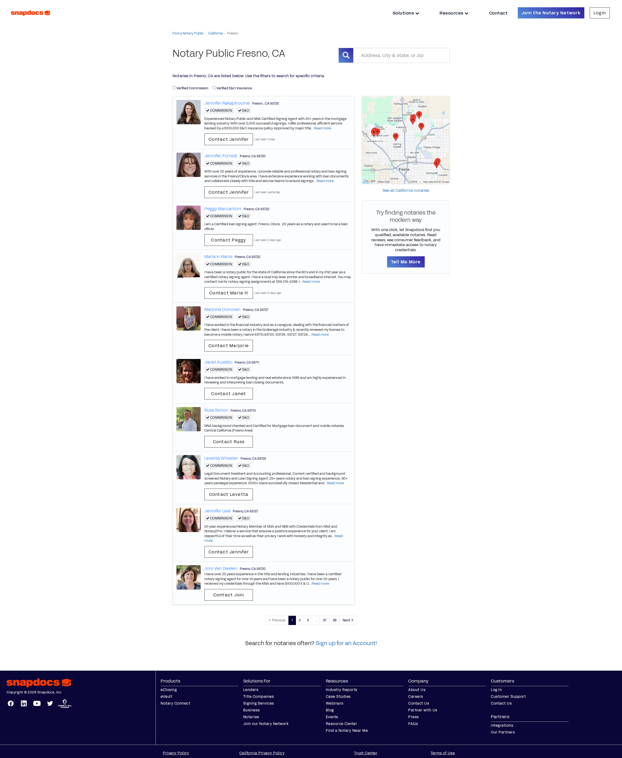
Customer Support (508, 696)
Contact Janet (228, 394)
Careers (415, 696)
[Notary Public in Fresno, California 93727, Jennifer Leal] (188, 519)
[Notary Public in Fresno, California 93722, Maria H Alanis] (188, 265)
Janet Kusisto (218, 362)
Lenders (251, 689)
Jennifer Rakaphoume (227, 103)
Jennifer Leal (217, 511)
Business (251, 710)
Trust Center (365, 753)
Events (332, 716)
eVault (166, 696)
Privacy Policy (176, 753)
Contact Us (418, 703)
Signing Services (258, 703)
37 (325, 620)
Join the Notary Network (551, 13)
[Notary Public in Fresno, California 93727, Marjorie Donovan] (188, 318)
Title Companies (258, 696)
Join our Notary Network (266, 723)
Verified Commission (192, 88)
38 (335, 620)
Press (413, 716)
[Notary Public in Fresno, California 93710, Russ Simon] (188, 419)
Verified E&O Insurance (234, 88)
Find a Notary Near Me (347, 730)
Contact (498, 13)
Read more (322, 128)
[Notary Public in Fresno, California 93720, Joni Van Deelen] (188, 577)
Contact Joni (228, 595)
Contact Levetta (229, 494)
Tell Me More (406, 262)
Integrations (502, 725)
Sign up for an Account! (346, 643)
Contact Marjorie (228, 345)
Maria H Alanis (218, 256)
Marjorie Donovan (222, 309)
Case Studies (338, 696)
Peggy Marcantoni (222, 209)
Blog (330, 710)
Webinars (335, 703)
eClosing (169, 689)
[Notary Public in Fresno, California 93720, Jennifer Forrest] (188, 164)
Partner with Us (422, 710)
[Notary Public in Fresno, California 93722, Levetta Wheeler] (188, 467)
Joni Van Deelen (220, 568)
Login (600, 13)
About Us (416, 689)
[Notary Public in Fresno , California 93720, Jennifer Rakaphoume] (188, 112)
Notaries (251, 716)
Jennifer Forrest (220, 156)
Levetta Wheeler (221, 458)
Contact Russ (229, 442)
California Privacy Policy (262, 753)
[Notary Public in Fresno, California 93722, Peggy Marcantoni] (188, 217)
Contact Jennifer (228, 139)
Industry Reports (341, 689)
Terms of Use (443, 753)
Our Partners (503, 732)
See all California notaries (405, 190)
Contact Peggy (228, 240)
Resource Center (341, 723)
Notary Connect (175, 703)
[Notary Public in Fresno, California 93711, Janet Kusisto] (188, 371)
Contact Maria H (228, 293)
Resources (452, 13)
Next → (348, 620)
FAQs (413, 723)
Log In (496, 689)
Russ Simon (216, 410)
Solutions (404, 13)
